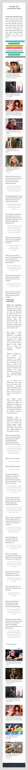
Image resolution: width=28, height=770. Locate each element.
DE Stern (12, 765)
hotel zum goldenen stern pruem (14, 48)
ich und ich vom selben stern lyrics (14, 50)
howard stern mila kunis (14, 54)
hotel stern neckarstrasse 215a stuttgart (15, 56)
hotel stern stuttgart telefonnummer (14, 52)
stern (16, 765)
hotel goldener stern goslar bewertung (15, 41)
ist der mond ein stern (14, 43)
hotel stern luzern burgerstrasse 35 (14, 45)
